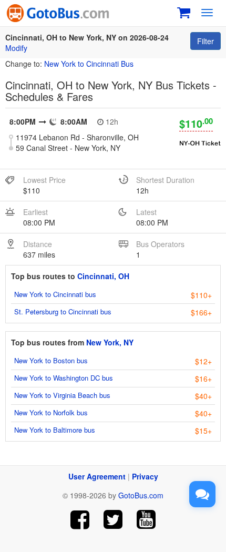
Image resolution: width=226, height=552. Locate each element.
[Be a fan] (80, 519)
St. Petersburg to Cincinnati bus (62, 311)
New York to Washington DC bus (63, 378)
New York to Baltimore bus (54, 430)
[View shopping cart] (183, 11)
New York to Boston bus (51, 360)
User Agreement (97, 476)
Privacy (145, 476)
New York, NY (109, 342)
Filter (205, 41)
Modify (16, 48)
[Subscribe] (145, 519)
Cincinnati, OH (103, 276)
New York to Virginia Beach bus (62, 395)
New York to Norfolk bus (51, 412)
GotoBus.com (140, 495)
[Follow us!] (113, 519)
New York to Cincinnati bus (55, 294)
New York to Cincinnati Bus (88, 63)
